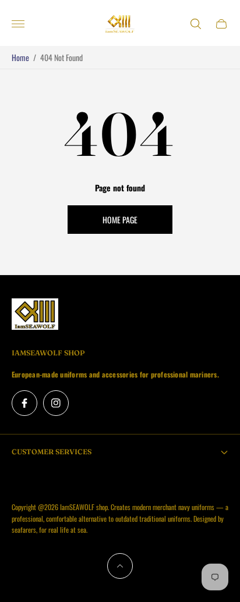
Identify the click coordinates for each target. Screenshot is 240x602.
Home (20, 57)
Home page (120, 219)
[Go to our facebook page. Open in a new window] (24, 403)
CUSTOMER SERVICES (51, 451)
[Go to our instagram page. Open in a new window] (56, 403)
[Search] (196, 24)
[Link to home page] (35, 314)
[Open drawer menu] (18, 24)
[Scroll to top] (120, 566)
